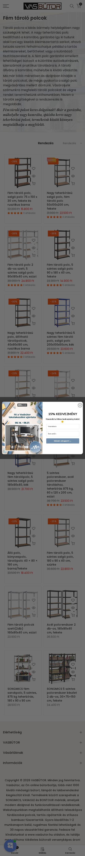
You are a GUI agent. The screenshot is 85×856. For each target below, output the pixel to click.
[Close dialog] (80, 405)
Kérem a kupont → (63, 441)
